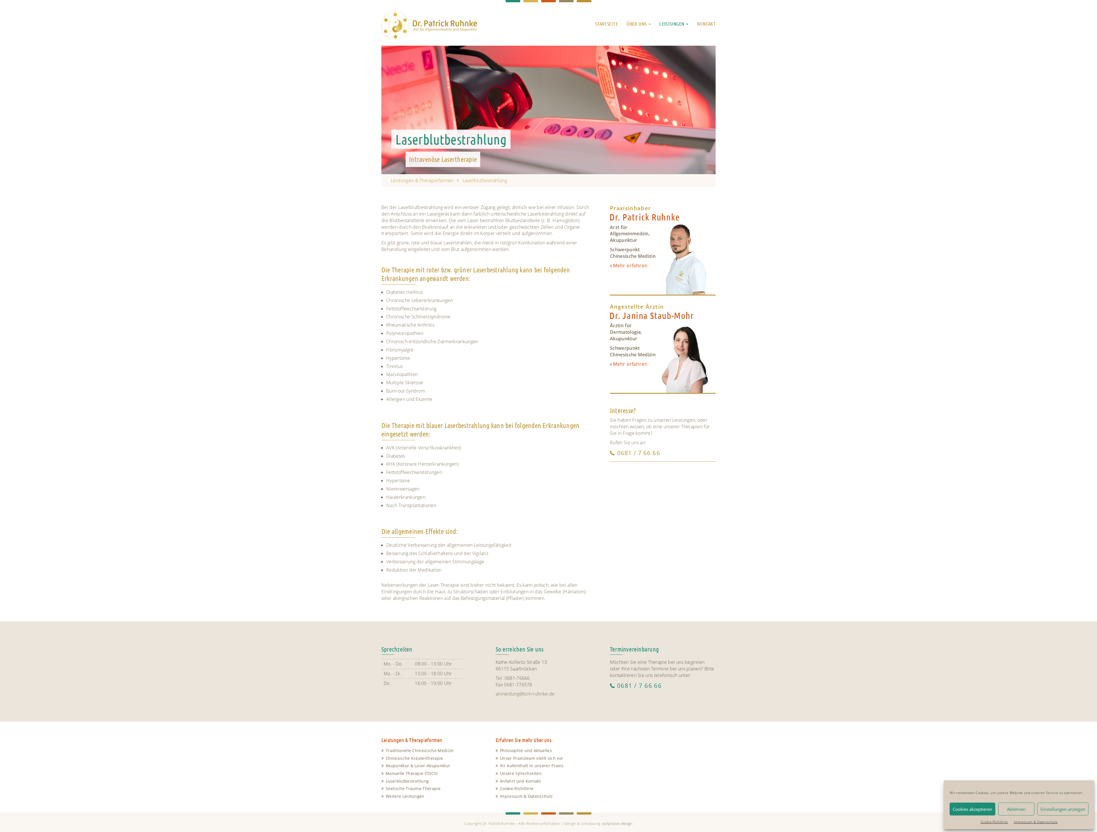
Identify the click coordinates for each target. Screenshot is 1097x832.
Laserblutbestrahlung (407, 781)
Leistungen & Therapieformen (422, 180)
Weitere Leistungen (405, 796)
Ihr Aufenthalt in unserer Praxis (531, 765)
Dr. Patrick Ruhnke (644, 217)
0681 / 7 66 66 (638, 453)
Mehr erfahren (630, 265)
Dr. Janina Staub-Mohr (651, 315)
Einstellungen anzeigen (1062, 809)
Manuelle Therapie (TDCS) (412, 773)
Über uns (637, 24)
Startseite (606, 24)
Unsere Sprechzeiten (521, 773)
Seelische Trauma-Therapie (413, 788)
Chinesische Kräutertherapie (414, 758)
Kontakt (706, 24)
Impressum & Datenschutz (1036, 821)
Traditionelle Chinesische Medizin (420, 750)
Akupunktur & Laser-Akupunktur (418, 765)
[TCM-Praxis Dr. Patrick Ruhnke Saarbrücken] (429, 22)
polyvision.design (617, 823)
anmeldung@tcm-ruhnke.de (525, 694)
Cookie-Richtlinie (994, 821)
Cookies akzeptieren (972, 809)
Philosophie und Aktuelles (526, 750)
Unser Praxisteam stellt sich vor (531, 758)
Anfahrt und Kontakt (520, 781)
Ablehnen (1016, 809)
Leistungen (672, 24)
